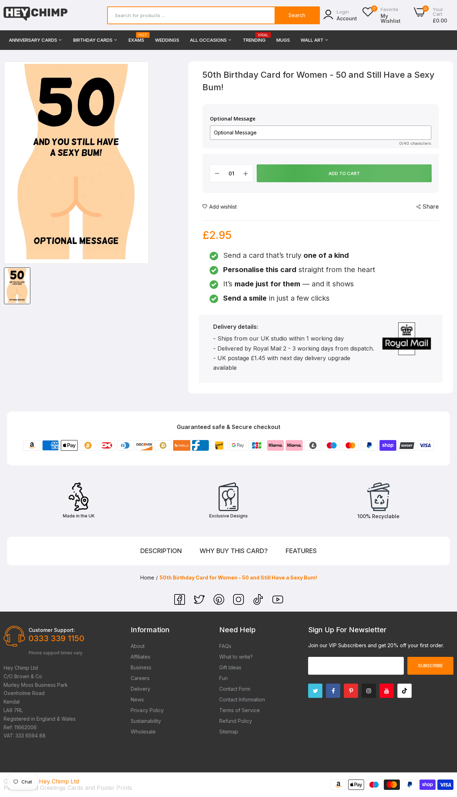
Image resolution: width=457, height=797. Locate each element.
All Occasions (209, 40)
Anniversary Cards (33, 40)
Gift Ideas (230, 667)
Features (301, 551)
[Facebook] (180, 602)
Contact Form (234, 689)
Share (430, 206)
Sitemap (228, 732)
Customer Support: (52, 630)
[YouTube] (278, 602)
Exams (136, 38)
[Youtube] (387, 691)
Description (161, 551)
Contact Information (242, 699)
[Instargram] (369, 691)
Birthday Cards (93, 40)
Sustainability (146, 721)
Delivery (140, 689)
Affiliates (140, 657)
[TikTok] (259, 602)
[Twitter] (200, 602)
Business (141, 667)
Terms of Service (239, 710)
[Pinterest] (220, 602)
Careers (140, 678)
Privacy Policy (147, 710)
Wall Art (313, 40)
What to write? (236, 657)
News (137, 699)
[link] (443, 745)
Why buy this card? (234, 551)
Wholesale (143, 732)
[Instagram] (239, 602)
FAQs (225, 646)
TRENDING (254, 38)
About (138, 646)
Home (147, 577)
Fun (223, 678)
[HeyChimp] (36, 15)
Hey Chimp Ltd (59, 781)
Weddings (167, 40)
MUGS (283, 40)
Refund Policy (235, 721)
